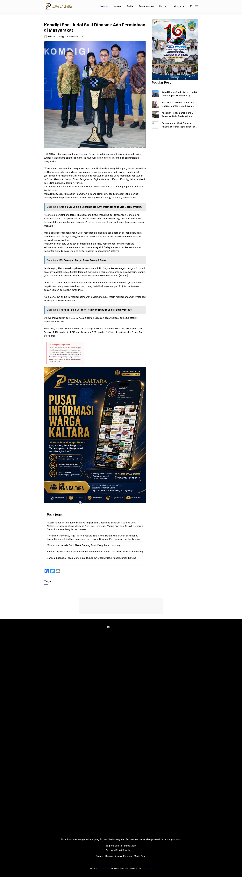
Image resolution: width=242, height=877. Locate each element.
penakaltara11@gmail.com (122, 845)
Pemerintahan (146, 6)
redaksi (51, 36)
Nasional (103, 6)
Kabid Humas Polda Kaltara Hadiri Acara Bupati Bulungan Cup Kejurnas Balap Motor (179, 95)
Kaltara (117, 6)
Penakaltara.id (103, 868)
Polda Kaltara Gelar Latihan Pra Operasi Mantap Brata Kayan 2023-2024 (178, 106)
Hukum (163, 6)
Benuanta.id (146, 868)
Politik (130, 6)
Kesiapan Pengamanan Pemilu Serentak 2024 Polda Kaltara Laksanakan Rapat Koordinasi (177, 116)
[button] (191, 6)
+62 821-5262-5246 (119, 849)
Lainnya (177, 6)
